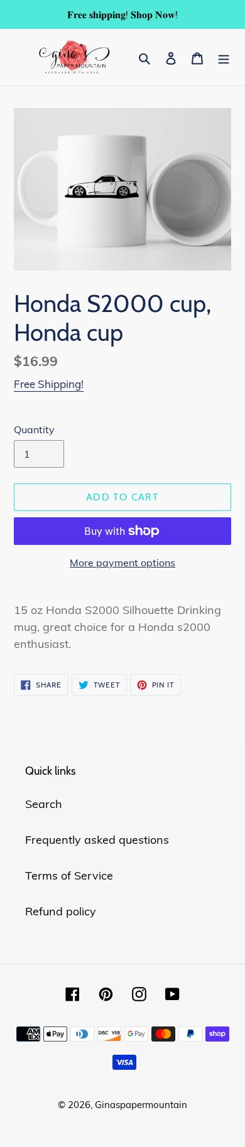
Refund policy (60, 911)
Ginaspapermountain (141, 1105)
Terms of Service (69, 875)
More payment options (122, 562)
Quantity (34, 429)
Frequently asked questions (97, 839)
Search (43, 804)
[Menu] (223, 57)
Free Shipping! (49, 383)
